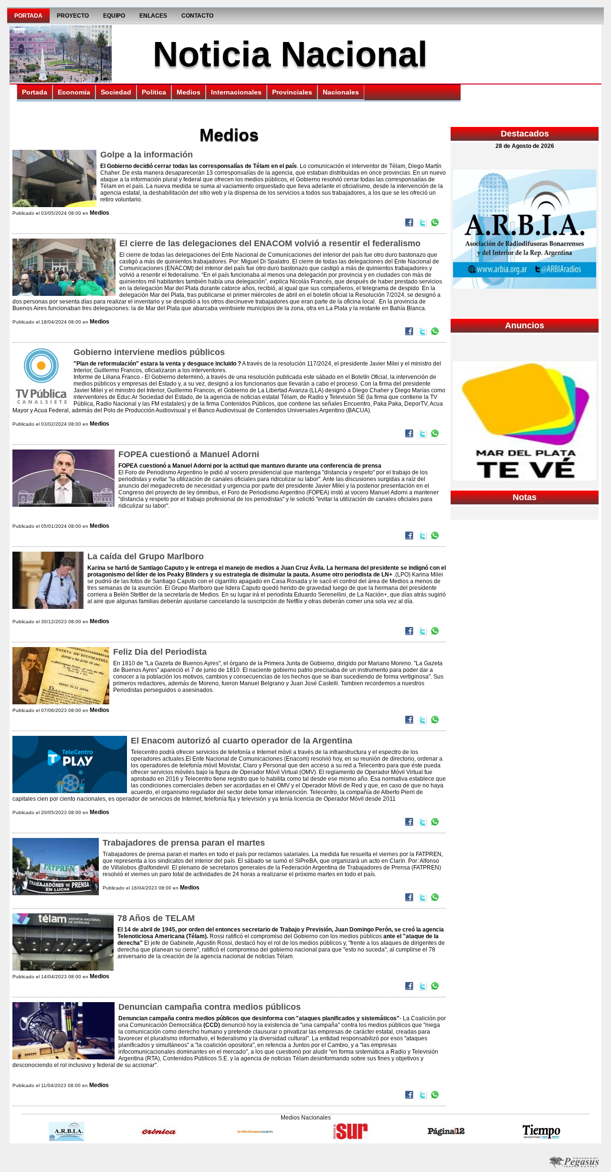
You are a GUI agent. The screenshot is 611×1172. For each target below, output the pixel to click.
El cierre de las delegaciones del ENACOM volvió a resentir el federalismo (270, 243)
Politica (154, 92)
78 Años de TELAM (156, 918)
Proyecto (73, 15)
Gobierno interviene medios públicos (149, 352)
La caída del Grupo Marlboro (145, 556)
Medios (188, 92)
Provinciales (292, 92)
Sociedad (116, 92)
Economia (74, 92)
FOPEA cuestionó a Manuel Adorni (188, 454)
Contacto (197, 15)
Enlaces (153, 15)
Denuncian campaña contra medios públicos (209, 1007)
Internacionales (236, 92)
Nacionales (341, 92)
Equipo (114, 15)
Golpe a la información (146, 154)
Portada (28, 15)
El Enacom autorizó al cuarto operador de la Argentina (241, 740)
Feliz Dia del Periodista (160, 652)
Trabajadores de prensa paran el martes (184, 843)
